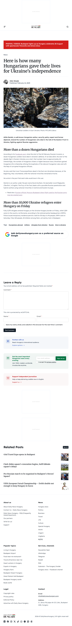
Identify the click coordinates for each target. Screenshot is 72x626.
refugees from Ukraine (39, 225)
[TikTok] (18, 621)
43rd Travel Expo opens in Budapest (19, 454)
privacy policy (51, 362)
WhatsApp (42, 553)
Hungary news (43, 507)
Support (6, 525)
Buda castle (8, 583)
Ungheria (41, 536)
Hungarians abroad (16, 225)
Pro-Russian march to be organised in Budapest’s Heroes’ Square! (29, 475)
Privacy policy (8, 596)
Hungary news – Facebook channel (50, 570)
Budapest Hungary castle (12, 579)
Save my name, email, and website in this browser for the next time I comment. (34, 325)
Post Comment (9, 330)
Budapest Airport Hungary (13, 573)
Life (39, 520)
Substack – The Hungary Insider (49, 566)
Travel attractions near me (13, 560)
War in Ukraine (60, 225)
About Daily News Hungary (13, 507)
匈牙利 (40, 539)
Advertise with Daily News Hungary (16, 603)
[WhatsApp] (21, 621)
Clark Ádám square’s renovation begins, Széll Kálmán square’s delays (27, 465)
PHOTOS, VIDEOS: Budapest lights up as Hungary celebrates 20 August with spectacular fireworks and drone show (34, 45)
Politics (40, 510)
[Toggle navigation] (5, 27)
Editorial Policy (9, 600)
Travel (40, 516)
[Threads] (31, 621)
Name (6, 316)
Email (39, 316)
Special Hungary (44, 526)
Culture (40, 523)
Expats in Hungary (10, 566)
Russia (51, 225)
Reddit (40, 560)
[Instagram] (11, 621)
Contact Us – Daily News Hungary (15, 510)
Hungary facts (9, 570)
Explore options (17, 345)
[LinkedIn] (4, 621)
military (27, 225)
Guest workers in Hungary (13, 563)
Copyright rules (9, 593)
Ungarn (41, 533)
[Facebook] (8, 621)
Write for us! (8, 521)
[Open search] (67, 27)
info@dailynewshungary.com (48, 596)
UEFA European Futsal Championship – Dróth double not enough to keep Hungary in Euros (29, 484)
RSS (39, 563)
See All (66, 447)
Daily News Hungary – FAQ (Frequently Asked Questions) (17, 514)
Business (41, 513)
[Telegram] (25, 621)
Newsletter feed (44, 550)
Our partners (8, 518)
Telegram (41, 556)
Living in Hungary (10, 550)
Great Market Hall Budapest (13, 576)
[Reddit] (28, 621)
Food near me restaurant (12, 556)
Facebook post (20, 154)
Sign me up (60, 358)
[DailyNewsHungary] (36, 26)
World (40, 529)
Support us (16, 382)
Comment (8, 290)
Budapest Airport (10, 553)
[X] (15, 621)
